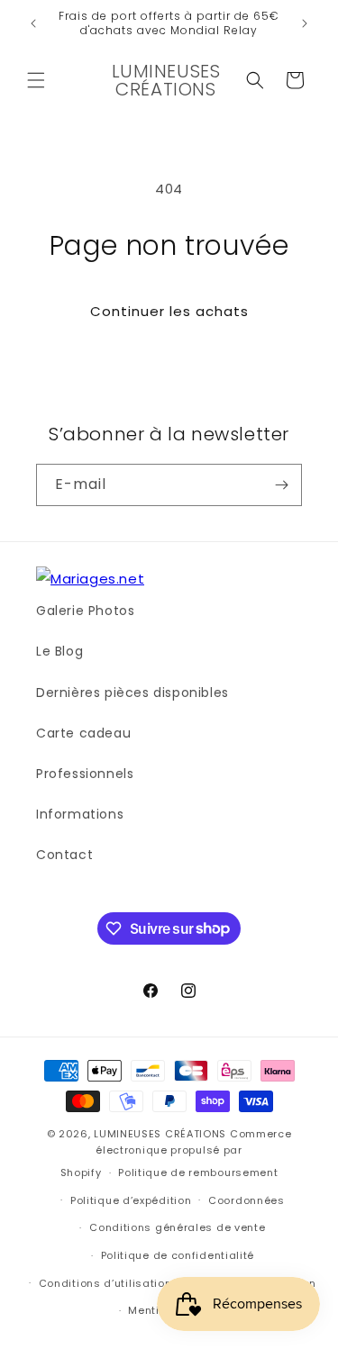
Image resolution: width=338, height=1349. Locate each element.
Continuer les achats (169, 311)
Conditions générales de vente (177, 1227)
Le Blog (59, 651)
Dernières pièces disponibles (132, 693)
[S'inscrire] (281, 485)
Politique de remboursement (198, 1172)
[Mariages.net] (90, 578)
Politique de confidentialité (178, 1255)
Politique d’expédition (130, 1200)
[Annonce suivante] (304, 23)
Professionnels (84, 774)
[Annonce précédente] (33, 23)
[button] (36, 80)
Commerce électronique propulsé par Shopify (176, 1153)
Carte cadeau (83, 733)
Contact (64, 855)
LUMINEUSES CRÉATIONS (160, 1134)
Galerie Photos (85, 611)
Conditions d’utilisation (105, 1283)
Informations (79, 814)
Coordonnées (246, 1200)
